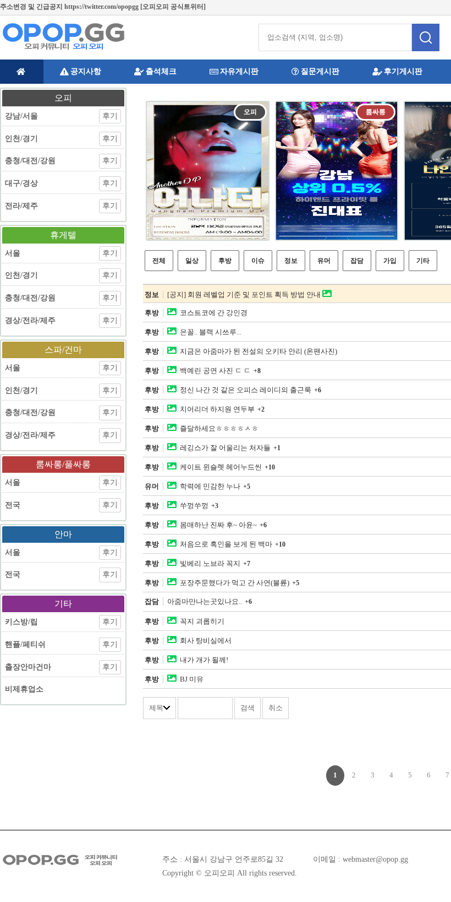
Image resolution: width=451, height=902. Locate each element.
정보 (291, 260)
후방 (225, 260)
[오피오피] (63, 36)
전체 (159, 260)
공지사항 (85, 71)
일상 (192, 260)
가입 (390, 260)
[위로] (430, 870)
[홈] (21, 72)
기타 (423, 260)
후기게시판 (403, 71)
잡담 (357, 260)
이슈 (258, 260)
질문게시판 (320, 71)
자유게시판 (239, 71)
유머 (324, 260)
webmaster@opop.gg (375, 859)
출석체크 (161, 71)
